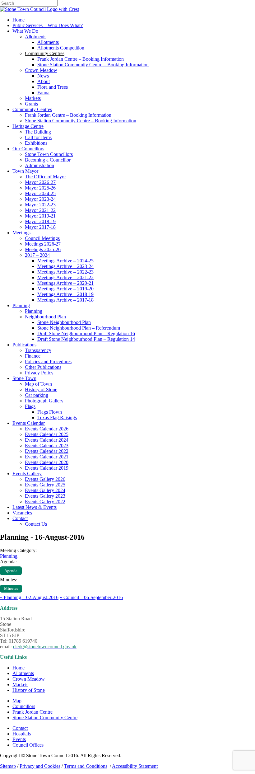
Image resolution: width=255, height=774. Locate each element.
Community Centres (32, 109)
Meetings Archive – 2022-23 (65, 271)
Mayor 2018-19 (40, 221)
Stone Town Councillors (49, 154)
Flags (30, 406)
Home (18, 19)
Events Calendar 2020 (46, 462)
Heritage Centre (28, 126)
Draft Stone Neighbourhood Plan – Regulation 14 (86, 339)
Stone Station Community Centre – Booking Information (93, 64)
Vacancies (22, 512)
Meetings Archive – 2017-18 (65, 300)
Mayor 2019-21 (40, 215)
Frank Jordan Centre (32, 712)
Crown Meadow (41, 70)
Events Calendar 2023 (46, 445)
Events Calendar (28, 423)
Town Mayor (25, 171)
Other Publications (43, 367)
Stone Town (24, 378)
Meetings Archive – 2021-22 (65, 277)
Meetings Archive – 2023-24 (65, 266)
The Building (38, 131)
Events (19, 739)
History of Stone (41, 389)
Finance (32, 356)
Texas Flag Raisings (57, 417)
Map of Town (38, 384)
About (43, 81)
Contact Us (36, 524)
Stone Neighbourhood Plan (64, 322)
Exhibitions (36, 143)
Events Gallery (27, 473)
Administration (39, 165)
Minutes (11, 588)
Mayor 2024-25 (40, 193)
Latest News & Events (34, 507)
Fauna (43, 92)
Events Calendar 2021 (46, 456)
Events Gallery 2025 (45, 484)
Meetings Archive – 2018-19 (65, 294)
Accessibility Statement (135, 766)
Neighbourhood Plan (45, 316)
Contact (20, 518)
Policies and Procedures (48, 361)
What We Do (25, 31)
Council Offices (28, 745)
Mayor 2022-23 (40, 204)
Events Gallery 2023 (45, 496)
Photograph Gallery (44, 400)
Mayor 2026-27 (40, 182)
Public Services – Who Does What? (47, 25)
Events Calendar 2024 (46, 440)
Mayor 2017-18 (40, 227)
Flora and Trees (52, 87)
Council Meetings (42, 238)
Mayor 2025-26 (40, 187)
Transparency (38, 350)
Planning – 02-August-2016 (29, 597)
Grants (31, 103)
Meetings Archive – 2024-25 (65, 260)
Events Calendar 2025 (46, 434)
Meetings (21, 232)
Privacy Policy (39, 372)
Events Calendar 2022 (46, 451)
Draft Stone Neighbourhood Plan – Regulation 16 (86, 333)
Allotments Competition (60, 47)
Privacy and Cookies (40, 766)
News (43, 75)
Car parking (36, 395)
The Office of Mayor (45, 176)
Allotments (35, 36)
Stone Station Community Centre (44, 717)
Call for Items (38, 137)
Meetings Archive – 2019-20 (65, 288)
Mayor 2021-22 (40, 210)
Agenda (10, 571)
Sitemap (8, 766)
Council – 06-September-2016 (91, 597)
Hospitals (21, 733)
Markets (33, 98)
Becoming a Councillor (48, 159)
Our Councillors (28, 148)
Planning (21, 305)
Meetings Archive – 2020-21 (65, 283)
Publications (24, 344)
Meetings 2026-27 (43, 243)
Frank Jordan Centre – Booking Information (80, 59)
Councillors (23, 706)
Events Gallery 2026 (45, 479)
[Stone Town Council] (39, 9)
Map (16, 700)
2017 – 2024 (37, 255)
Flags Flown (49, 412)
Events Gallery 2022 (45, 501)
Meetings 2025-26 (43, 249)
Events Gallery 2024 (45, 490)
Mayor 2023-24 (40, 199)
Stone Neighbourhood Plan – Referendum (78, 328)
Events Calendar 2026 (46, 428)
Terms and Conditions (85, 766)
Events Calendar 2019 (46, 468)
